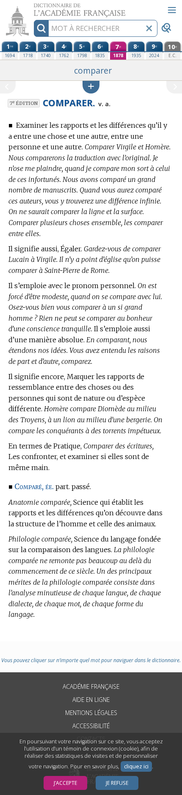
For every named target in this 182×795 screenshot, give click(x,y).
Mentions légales (91, 713)
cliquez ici (136, 766)
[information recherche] (41, 28)
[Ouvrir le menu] (172, 10)
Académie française (91, 686)
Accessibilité (91, 726)
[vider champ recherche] (149, 28)
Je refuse (117, 783)
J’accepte (65, 783)
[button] (91, 87)
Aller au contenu (32, 7)
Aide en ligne (91, 700)
